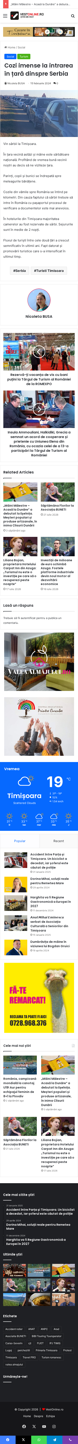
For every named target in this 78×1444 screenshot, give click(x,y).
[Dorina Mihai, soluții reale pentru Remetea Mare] (15, 884)
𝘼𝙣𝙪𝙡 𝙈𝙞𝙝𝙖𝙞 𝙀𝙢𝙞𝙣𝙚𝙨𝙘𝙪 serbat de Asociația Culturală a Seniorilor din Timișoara (49, 924)
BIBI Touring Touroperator (46, 1336)
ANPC (44, 1329)
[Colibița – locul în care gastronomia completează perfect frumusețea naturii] (39, 1299)
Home (11, 47)
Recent (58, 841)
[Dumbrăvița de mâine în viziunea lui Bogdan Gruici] (15, 947)
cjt (29, 1343)
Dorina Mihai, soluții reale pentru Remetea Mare (49, 881)
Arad (56, 1329)
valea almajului (14, 1364)
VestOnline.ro (54, 1409)
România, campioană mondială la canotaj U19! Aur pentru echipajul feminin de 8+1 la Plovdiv (19, 1087)
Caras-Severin (13, 1343)
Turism (24, 56)
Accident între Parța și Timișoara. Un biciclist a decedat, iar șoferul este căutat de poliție (49, 861)
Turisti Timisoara (50, 271)
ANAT (31, 1329)
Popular (20, 841)
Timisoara (11, 1357)
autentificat (28, 618)
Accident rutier (13, 1329)
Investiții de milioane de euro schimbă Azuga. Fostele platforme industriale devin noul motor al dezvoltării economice (57, 572)
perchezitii (24, 1350)
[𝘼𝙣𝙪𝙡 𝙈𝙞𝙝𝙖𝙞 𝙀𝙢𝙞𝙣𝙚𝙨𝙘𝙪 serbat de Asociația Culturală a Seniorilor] (15, 923)
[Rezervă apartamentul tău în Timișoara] (39, 31)
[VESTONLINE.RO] (27, 15)
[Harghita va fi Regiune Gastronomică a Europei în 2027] (15, 903)
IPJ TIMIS (55, 1343)
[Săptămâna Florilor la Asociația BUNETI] (58, 492)
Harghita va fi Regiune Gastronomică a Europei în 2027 (50, 901)
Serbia (20, 271)
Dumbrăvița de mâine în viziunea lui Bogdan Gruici (50, 944)
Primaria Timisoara (46, 1350)
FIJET (40, 1343)
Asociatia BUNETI (15, 1336)
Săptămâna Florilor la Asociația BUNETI (57, 508)
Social (21, 47)
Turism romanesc (51, 1357)
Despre (38, 1416)
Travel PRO (29, 1357)
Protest (67, 1350)
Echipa (50, 1416)
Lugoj (8, 1350)
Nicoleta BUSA (16, 83)
